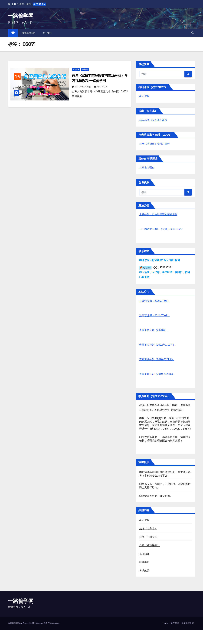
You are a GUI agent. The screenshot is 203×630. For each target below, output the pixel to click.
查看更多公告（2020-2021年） (156, 359)
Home (165, 623)
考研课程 (144, 96)
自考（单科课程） (149, 545)
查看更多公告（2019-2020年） (156, 374)
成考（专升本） (148, 528)
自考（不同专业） (149, 537)
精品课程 (85, 69)
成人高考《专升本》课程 (153, 120)
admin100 (102, 87)
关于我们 (47, 32)
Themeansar (54, 623)
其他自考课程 (146, 167)
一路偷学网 (21, 15)
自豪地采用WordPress (18, 623)
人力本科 (76, 69)
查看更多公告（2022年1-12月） (157, 344)
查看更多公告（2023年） (153, 330)
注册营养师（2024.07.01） (154, 315)
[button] (192, 32)
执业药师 (144, 553)
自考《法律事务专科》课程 (154, 143)
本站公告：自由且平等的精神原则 (158, 214)
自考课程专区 (29, 32)
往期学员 (144, 562)
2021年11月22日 (83, 87)
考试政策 (144, 570)
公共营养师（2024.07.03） (154, 301)
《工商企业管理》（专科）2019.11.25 (160, 229)
